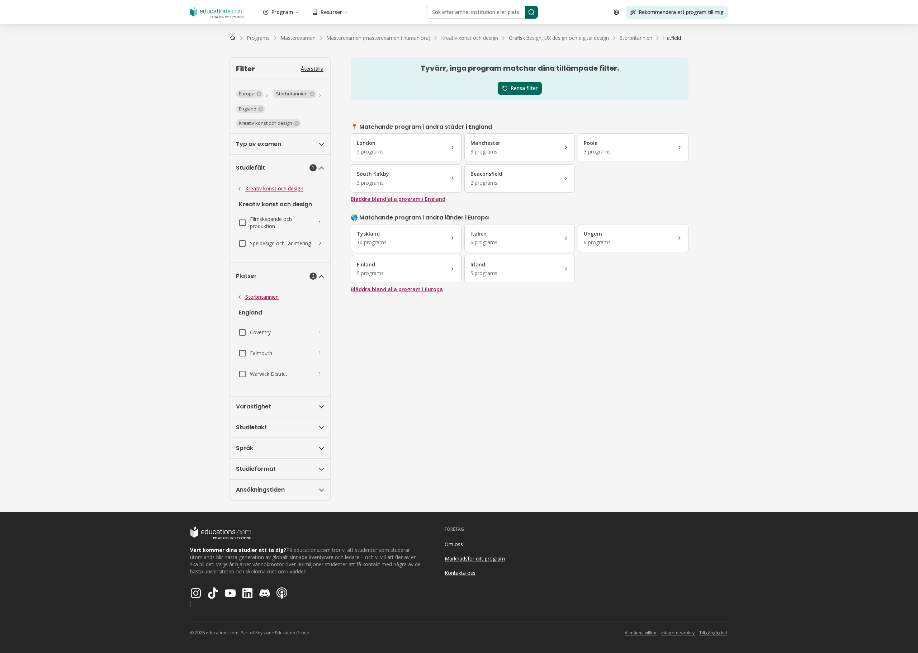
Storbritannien (262, 296)
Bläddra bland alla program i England (398, 198)
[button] (249, 94)
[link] (672, 38)
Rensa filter (524, 88)
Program (282, 12)
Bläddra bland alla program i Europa (397, 289)
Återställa (312, 68)
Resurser (331, 12)
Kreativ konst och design (274, 188)
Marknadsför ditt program (475, 558)
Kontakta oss (460, 572)
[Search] (531, 12)
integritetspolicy (678, 633)
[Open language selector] (616, 12)
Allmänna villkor (641, 633)
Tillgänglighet (713, 633)
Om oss (454, 544)
